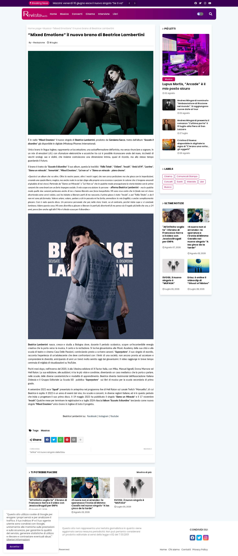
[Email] (74, 439)
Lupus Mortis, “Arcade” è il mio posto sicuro (183, 86)
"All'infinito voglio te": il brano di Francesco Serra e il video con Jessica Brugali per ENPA (48, 503)
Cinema (90, 14)
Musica (64, 14)
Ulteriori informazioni (18, 539)
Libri (115, 14)
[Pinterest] (67, 439)
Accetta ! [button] (15, 546)
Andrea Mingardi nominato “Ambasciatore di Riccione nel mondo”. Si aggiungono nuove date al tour (193, 105)
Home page (34, 28)
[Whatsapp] (60, 439)
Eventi (180, 181)
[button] (129, 3)
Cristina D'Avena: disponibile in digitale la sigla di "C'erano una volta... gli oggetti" (193, 145)
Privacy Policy (200, 549)
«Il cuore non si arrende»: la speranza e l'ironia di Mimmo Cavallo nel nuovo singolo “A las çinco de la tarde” (90, 504)
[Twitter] (54, 439)
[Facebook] (47, 439)
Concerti (77, 14)
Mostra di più (144, 472)
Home (53, 14)
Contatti (186, 549)
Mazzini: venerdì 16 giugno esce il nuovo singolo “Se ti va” (88, 3)
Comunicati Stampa (187, 176)
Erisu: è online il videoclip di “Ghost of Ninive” (198, 280)
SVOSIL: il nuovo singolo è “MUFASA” (129, 501)
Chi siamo (174, 549)
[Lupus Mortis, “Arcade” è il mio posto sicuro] (185, 55)
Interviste (104, 14)
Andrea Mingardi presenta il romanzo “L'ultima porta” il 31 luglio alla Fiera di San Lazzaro (193, 125)
